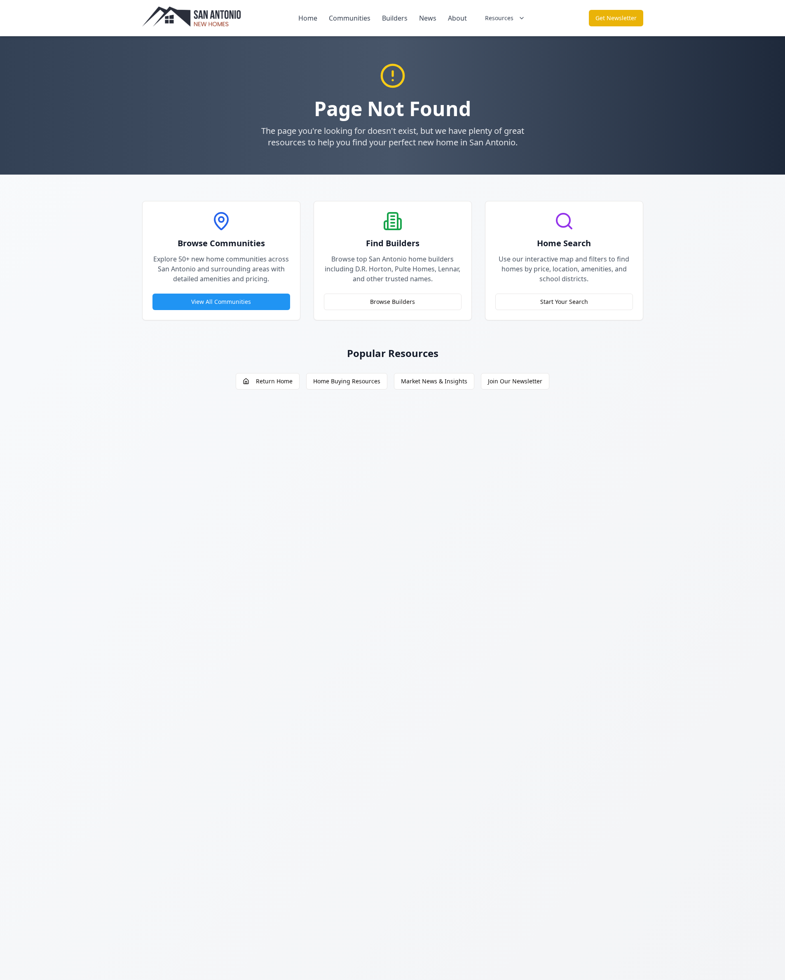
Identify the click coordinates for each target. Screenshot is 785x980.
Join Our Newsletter (515, 381)
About (457, 18)
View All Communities (221, 302)
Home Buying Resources (346, 381)
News (427, 18)
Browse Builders (392, 302)
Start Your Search (564, 302)
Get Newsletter (616, 18)
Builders (395, 18)
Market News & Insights (434, 381)
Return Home (274, 381)
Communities (349, 18)
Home (307, 18)
